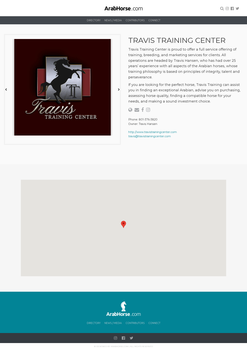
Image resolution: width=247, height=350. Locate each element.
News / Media (113, 20)
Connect (154, 20)
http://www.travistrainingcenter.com (152, 132)
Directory (94, 20)
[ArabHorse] (123, 8)
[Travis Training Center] (62, 87)
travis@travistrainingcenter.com (149, 136)
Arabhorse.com (119, 346)
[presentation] (6, 89)
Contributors (135, 20)
